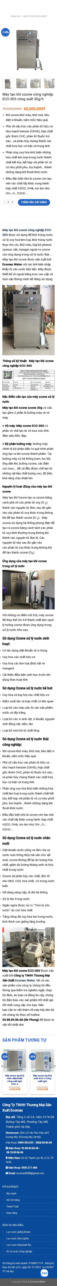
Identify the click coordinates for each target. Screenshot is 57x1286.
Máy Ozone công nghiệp (35, 16)
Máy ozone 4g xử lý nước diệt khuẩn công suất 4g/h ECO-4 (14, 1079)
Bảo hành (11, 1193)
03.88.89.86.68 (30, 1148)
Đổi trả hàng (13, 1199)
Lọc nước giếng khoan (18, 1231)
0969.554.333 (25, 1142)
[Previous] (7, 49)
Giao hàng (11, 1212)
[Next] (49, 49)
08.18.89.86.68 (14, 1152)
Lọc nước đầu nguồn (17, 1238)
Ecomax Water (25, 980)
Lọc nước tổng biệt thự (18, 1244)
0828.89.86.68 (44, 1142)
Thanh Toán (12, 1206)
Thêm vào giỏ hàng (34, 202)
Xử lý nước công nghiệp (19, 1251)
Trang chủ (15, 16)
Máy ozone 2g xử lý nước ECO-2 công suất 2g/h (42, 1078)
